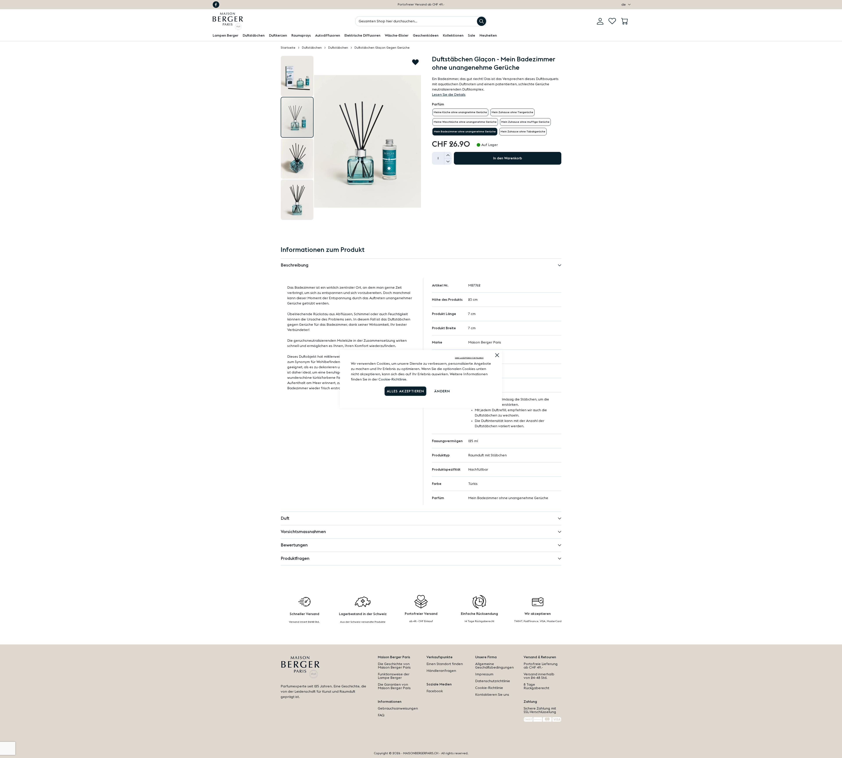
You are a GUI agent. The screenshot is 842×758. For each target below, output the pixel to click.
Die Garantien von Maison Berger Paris (394, 686)
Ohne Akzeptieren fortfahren (469, 358)
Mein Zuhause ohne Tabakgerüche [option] (523, 131)
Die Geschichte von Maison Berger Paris (394, 665)
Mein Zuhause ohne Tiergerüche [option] (512, 112)
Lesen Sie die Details (449, 94)
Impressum (484, 674)
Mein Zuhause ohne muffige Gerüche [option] (525, 122)
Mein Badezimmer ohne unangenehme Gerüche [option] (465, 131)
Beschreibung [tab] (294, 265)
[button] (625, 4)
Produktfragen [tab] (295, 558)
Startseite (288, 47)
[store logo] (228, 21)
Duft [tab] (285, 518)
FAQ (381, 715)
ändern (442, 391)
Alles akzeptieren (405, 391)
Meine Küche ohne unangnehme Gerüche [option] (460, 112)
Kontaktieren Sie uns (492, 694)
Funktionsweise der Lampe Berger (393, 676)
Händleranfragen (441, 671)
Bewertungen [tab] (294, 545)
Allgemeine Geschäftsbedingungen (494, 665)
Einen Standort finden (444, 664)
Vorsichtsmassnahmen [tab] (303, 532)
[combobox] (421, 21)
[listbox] (496, 122)
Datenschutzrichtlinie (492, 681)
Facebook (216, 4)
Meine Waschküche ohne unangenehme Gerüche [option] (465, 122)
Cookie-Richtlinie (392, 379)
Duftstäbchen (312, 47)
